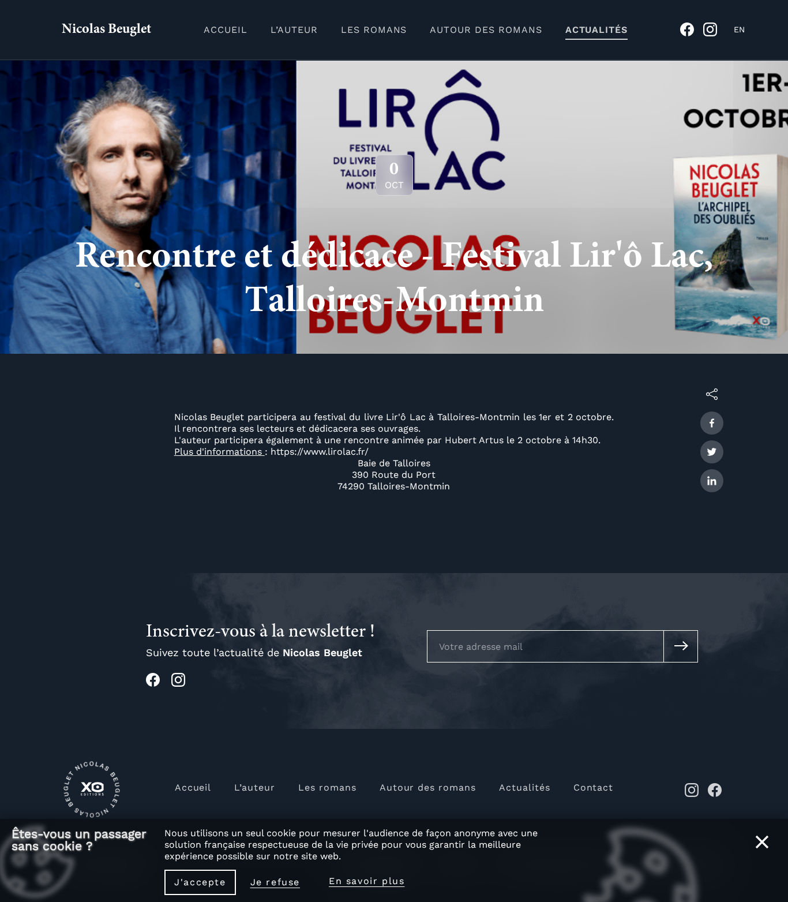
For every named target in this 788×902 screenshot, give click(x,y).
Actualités (524, 787)
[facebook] (712, 423)
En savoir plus (366, 880)
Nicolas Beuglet (106, 30)
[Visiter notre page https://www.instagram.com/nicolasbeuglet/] (691, 794)
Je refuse (275, 882)
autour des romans (486, 29)
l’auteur (294, 29)
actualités (596, 29)
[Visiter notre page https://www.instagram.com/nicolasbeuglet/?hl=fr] (184, 683)
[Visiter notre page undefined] (691, 33)
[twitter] (712, 452)
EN (739, 29)
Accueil (193, 787)
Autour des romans (428, 787)
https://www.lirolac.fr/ (320, 451)
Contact (593, 787)
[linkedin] (712, 480)
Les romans (327, 787)
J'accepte (200, 882)
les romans (374, 29)
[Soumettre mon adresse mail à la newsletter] (680, 646)
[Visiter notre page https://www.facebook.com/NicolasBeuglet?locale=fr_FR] (714, 794)
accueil (225, 29)
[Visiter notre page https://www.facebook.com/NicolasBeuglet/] (158, 683)
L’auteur (254, 787)
